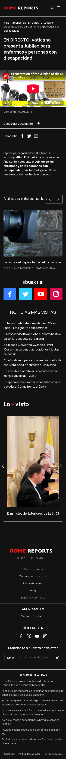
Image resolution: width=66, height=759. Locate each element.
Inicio (7, 22)
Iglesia (7, 268)
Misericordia (19, 22)
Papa (37, 268)
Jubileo (15, 268)
